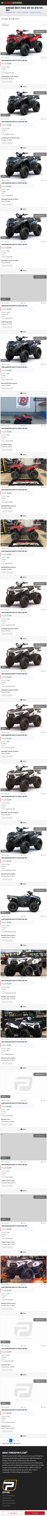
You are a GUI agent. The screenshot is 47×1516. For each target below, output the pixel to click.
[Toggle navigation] (44, 3)
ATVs (19, 12)
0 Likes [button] (24, 57)
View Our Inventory (7, 82)
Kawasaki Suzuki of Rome (9, 199)
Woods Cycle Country (8, 874)
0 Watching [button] (41, 31)
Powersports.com (10, 12)
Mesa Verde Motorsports (9, 383)
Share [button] (44, 57)
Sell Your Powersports (8, 1495)
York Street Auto (6, 322)
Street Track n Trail (7, 1181)
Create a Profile (6, 1498)
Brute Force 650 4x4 (35, 12)
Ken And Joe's (5, 1119)
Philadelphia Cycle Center (9, 76)
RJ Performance (6, 445)
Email (24, 86)
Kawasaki (25, 12)
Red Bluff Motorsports (8, 506)
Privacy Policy (6, 1506)
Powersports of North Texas (10, 138)
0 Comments (6, 57)
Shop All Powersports (8, 1500)
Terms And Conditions (8, 1503)
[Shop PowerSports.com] (12, 3)
